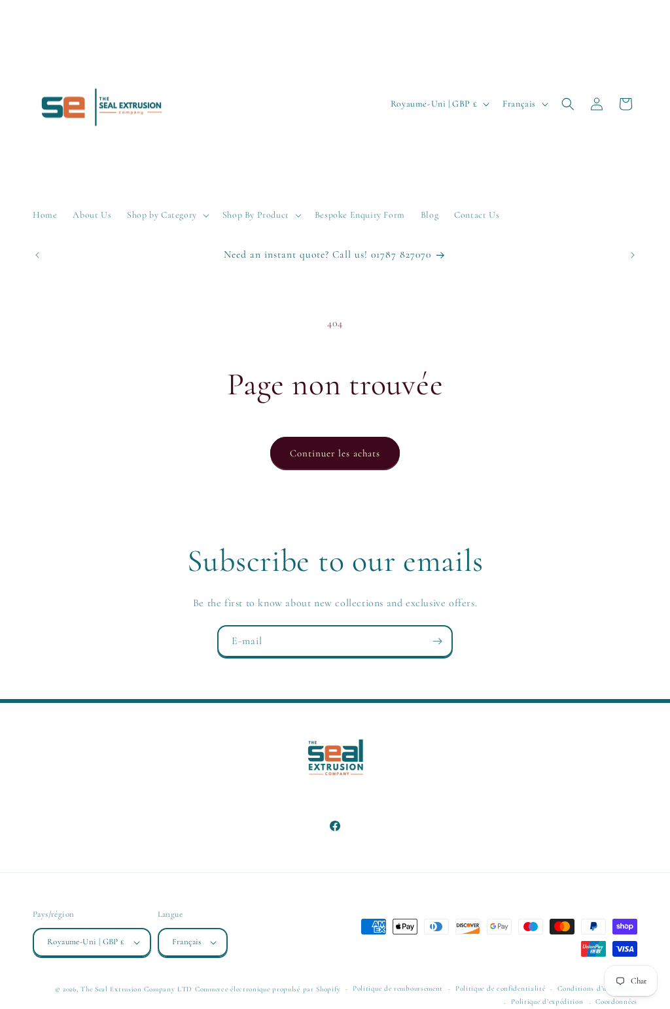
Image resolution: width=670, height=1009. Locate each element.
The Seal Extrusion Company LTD (136, 989)
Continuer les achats (335, 453)
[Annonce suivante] (632, 255)
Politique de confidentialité (500, 988)
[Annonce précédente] (37, 255)
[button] (167, 215)
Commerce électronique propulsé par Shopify (267, 989)
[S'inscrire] (437, 641)
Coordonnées (616, 1001)
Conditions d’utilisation (597, 988)
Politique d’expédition (547, 1001)
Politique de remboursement (398, 988)
